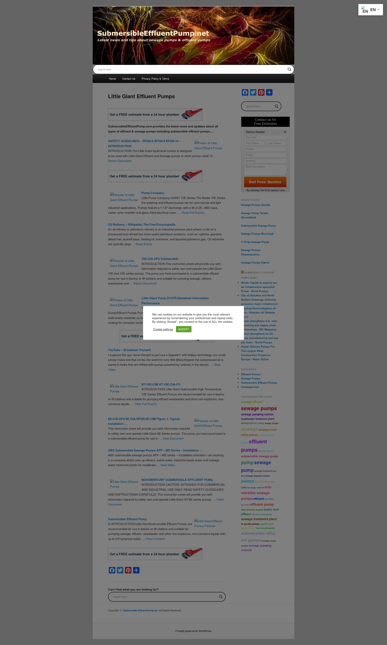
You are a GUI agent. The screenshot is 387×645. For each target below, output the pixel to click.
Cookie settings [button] (163, 329)
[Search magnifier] (289, 69)
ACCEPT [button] (183, 329)
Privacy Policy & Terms (155, 78)
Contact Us (128, 78)
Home (112, 78)
